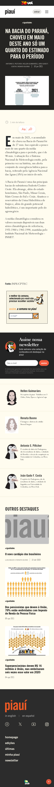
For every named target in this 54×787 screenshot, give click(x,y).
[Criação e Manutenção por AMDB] (27, 782)
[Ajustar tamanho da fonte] (23, 129)
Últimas (9, 748)
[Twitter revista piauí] (20, 724)
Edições (10, 743)
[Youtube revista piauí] (34, 724)
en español (28, 715)
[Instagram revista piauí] (47, 724)
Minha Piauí (12, 754)
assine (44, 363)
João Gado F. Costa (31, 475)
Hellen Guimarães (30, 391)
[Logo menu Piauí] (10, 12)
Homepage (11, 737)
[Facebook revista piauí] (7, 724)
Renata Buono (28, 418)
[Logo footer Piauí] (27, 706)
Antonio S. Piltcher (31, 445)
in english (10, 715)
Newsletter (11, 760)
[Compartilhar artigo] (30, 129)
